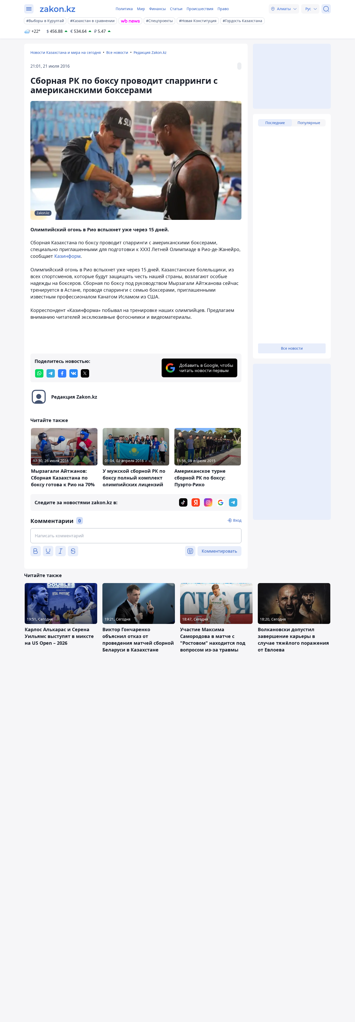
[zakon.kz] (57, 9)
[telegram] (50, 373)
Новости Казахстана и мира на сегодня (65, 52)
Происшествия (200, 8)
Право (223, 8)
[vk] (73, 373)
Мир (141, 8)
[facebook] (62, 373)
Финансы (157, 8)
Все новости (117, 52)
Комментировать (219, 551)
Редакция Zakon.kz (150, 52)
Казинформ (67, 256)
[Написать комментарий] (135, 535)
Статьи (176, 8)
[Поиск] (326, 9)
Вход (237, 520)
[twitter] (85, 373)
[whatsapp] (39, 373)
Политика (124, 8)
